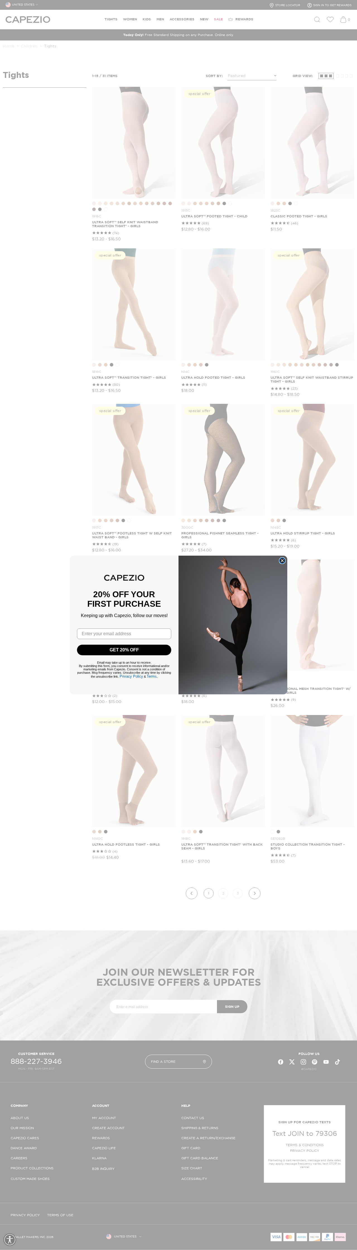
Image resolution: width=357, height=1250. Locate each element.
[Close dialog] (282, 560)
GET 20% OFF (124, 649)
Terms (152, 676)
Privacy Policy (131, 676)
